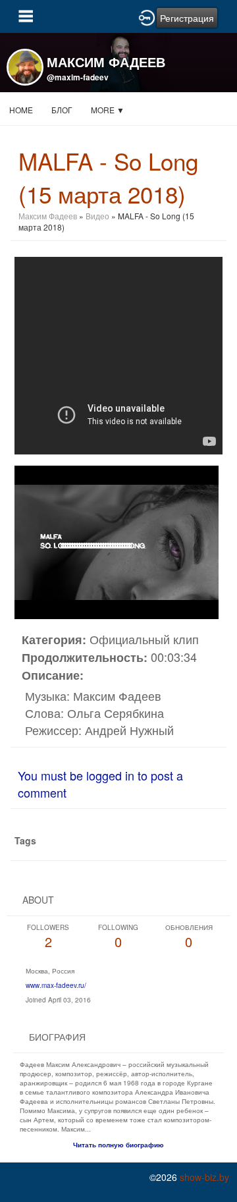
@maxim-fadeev (78, 77)
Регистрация (187, 17)
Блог (61, 109)
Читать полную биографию (118, 1144)
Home (21, 109)
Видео (97, 215)
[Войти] (146, 16)
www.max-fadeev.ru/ (56, 985)
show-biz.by (204, 1177)
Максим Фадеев (47, 215)
